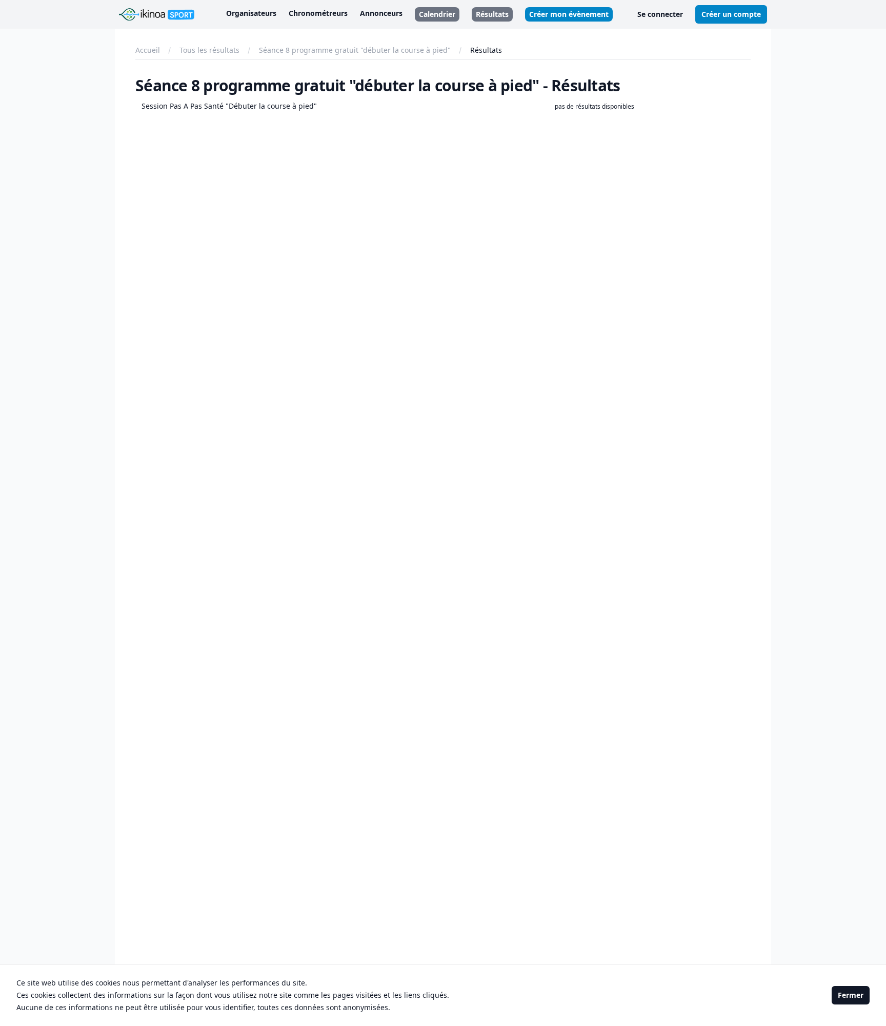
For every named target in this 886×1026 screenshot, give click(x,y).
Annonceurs (381, 13)
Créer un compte (731, 14)
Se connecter (660, 14)
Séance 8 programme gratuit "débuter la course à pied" (355, 50)
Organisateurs (251, 13)
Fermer (850, 995)
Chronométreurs (318, 13)
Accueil (147, 50)
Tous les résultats (209, 50)
